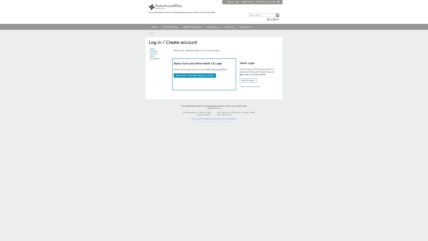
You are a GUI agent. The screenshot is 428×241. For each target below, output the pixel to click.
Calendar (153, 51)
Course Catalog (170, 27)
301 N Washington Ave (197, 112)
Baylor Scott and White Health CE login (194, 76)
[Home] (165, 7)
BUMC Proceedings (192, 27)
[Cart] (278, 2)
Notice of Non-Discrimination (226, 119)
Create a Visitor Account (267, 2)
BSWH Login (234, 2)
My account (245, 27)
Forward (277, 19)
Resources (212, 27)
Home (154, 27)
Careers (213, 119)
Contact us (229, 27)
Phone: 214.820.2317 (204, 115)
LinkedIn (274, 19)
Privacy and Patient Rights (200, 119)
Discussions (155, 58)
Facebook (268, 19)
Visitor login (248, 2)
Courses (153, 53)
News (152, 56)
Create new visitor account (249, 86)
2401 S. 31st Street (236, 112)
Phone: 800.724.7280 (224, 115)
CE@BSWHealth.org (214, 108)
